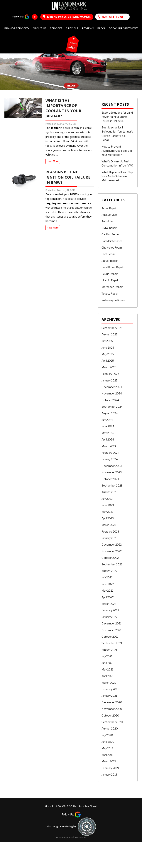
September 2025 (112, 327)
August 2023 (109, 492)
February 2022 (110, 610)
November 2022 (112, 551)
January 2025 (110, 380)
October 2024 (110, 400)
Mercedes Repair (112, 286)
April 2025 (108, 360)
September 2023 (112, 485)
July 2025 (107, 340)
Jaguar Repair (110, 260)
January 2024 (110, 459)
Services (56, 28)
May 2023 (108, 511)
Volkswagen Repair (113, 300)
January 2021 (109, 695)
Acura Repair (109, 208)
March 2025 (109, 367)
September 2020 (112, 722)
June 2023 (108, 505)
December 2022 (112, 544)
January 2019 (109, 774)
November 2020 (112, 708)
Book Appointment (123, 28)
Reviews (88, 28)
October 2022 (110, 557)
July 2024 (107, 419)
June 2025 (108, 347)
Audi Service (109, 214)
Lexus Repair (110, 273)
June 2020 (108, 741)
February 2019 (110, 768)
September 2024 (112, 406)
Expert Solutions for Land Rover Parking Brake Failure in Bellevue (117, 117)
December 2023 (112, 465)
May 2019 (107, 748)
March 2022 (109, 603)
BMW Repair (109, 227)
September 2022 (112, 564)
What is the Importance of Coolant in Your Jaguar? (63, 108)
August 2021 (109, 649)
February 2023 (110, 531)
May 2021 (107, 669)
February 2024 (110, 452)
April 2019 (108, 754)
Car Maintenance (112, 241)
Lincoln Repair (110, 280)
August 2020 (110, 728)
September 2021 (112, 643)
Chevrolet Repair (112, 247)
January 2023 (109, 538)
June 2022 (108, 584)
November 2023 (112, 472)
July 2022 (107, 577)
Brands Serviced (16, 28)
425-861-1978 (112, 16)
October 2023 (110, 479)
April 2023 (108, 518)
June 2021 (108, 662)
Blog (101, 28)
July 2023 (107, 498)
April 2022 (108, 597)
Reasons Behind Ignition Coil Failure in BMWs (67, 177)
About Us (39, 28)
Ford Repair (108, 254)
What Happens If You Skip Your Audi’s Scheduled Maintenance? (117, 176)
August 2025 (110, 334)
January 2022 (109, 617)
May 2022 (108, 590)
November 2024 (112, 393)
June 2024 (108, 426)
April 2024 (108, 439)
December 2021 (111, 623)
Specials (72, 28)
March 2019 (109, 761)
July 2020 (107, 735)
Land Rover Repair (113, 267)
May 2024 (108, 433)
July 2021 (107, 656)
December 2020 (112, 702)
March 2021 (109, 682)
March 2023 (109, 524)
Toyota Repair (110, 293)
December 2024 (112, 387)
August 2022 (109, 570)
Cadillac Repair (110, 234)
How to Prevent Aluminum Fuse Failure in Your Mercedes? (117, 150)
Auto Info (107, 221)
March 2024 (109, 446)
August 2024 (110, 413)
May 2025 (108, 354)
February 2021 (110, 689)
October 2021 (110, 636)
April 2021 (107, 676)
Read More (52, 161)
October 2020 (110, 715)
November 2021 (111, 630)
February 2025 (110, 373)
